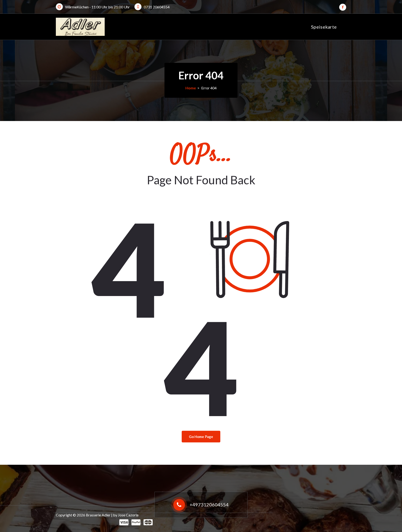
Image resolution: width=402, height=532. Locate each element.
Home (190, 88)
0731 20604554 (157, 7)
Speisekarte (324, 27)
